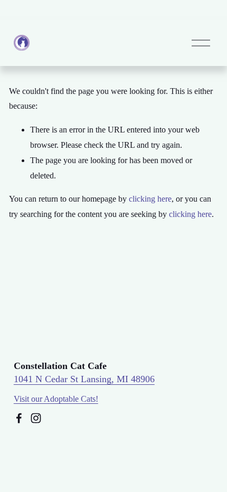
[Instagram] (36, 418)
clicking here (150, 198)
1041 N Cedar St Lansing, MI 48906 (84, 379)
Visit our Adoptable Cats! (56, 398)
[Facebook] (19, 418)
